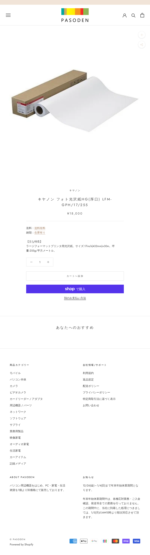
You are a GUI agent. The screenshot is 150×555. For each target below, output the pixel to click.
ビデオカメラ (18, 392)
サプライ (15, 425)
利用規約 (88, 373)
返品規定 (88, 379)
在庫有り (39, 232)
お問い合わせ (91, 405)
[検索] (133, 15)
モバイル (15, 373)
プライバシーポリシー (96, 392)
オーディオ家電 (19, 444)
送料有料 (39, 228)
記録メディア (18, 463)
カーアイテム (18, 457)
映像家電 (15, 438)
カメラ (14, 386)
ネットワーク (18, 412)
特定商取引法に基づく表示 (99, 399)
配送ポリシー (91, 386)
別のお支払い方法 (75, 298)
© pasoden (18, 539)
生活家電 (15, 451)
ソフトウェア (18, 418)
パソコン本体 (18, 379)
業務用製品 (16, 431)
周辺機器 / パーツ (21, 405)
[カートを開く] (142, 15)
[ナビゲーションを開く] (8, 15)
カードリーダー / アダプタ (26, 399)
